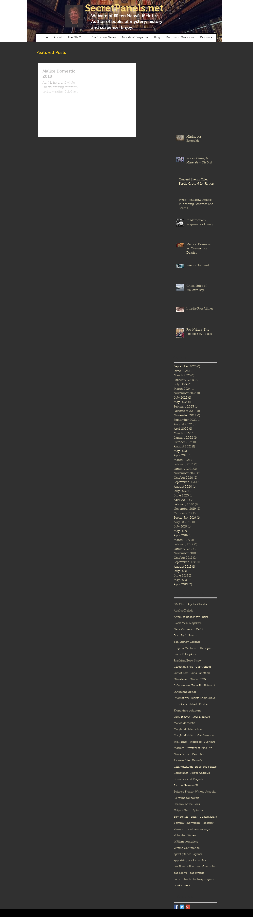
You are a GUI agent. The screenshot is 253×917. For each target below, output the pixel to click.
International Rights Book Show (194, 698)
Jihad (193, 704)
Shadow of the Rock (187, 804)
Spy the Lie (181, 817)
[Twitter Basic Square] (182, 907)
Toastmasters (208, 817)
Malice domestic (184, 723)
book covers (182, 885)
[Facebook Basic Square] (176, 907)
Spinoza (198, 810)
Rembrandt (181, 773)
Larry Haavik (182, 717)
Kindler (203, 704)
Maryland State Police (188, 729)
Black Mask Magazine (188, 623)
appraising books (185, 860)
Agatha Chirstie (197, 604)
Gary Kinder (203, 667)
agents (198, 854)
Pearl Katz (198, 754)
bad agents (180, 873)
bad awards (197, 873)
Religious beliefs (205, 767)
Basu (205, 617)
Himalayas (180, 679)
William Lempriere (186, 842)
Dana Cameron (184, 629)
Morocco (196, 742)
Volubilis (179, 835)
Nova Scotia (182, 754)
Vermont (179, 829)
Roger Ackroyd (200, 773)
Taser (194, 817)
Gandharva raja (183, 667)
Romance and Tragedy (188, 779)
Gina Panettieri (200, 673)
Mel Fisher (180, 742)
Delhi (199, 629)
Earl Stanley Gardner (187, 642)
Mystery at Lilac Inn (199, 748)
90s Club (179, 604)
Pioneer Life (182, 760)
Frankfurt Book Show (188, 660)
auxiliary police (184, 866)
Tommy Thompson (187, 823)
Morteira (209, 742)
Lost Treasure (201, 717)
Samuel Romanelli (186, 785)
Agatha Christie (183, 610)
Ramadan (198, 760)
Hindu (194, 679)
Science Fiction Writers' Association (195, 792)
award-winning (206, 866)
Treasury (207, 823)
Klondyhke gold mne (187, 710)
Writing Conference (187, 848)
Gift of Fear (181, 673)
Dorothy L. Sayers (185, 635)
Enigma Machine (185, 648)
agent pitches (182, 854)
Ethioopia (204, 648)
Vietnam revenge (199, 829)
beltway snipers (203, 879)
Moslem (179, 748)
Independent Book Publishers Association (195, 685)
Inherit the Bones (185, 692)
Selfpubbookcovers (186, 798)
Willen (191, 835)
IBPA (203, 679)
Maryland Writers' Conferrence (194, 735)
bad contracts (182, 879)
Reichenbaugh (183, 767)
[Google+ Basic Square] (188, 907)
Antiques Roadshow (187, 617)
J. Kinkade (180, 704)
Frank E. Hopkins (185, 654)
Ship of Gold (182, 810)
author (202, 860)
